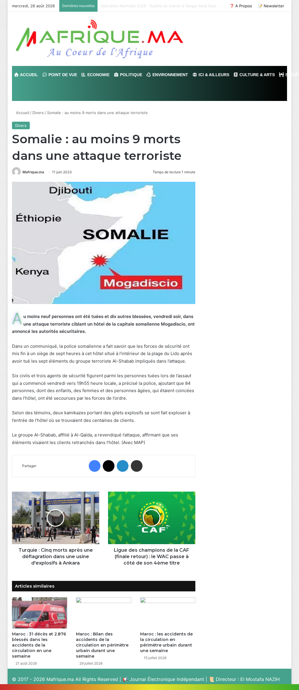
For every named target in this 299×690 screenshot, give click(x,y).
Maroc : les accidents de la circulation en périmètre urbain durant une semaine (166, 642)
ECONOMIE (97, 74)
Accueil (22, 112)
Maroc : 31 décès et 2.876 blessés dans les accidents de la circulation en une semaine (39, 645)
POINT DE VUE (62, 74)
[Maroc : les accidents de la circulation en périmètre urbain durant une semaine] (168, 612)
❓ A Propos (241, 6)
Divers (38, 112)
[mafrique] (99, 39)
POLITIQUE (130, 74)
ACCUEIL (28, 74)
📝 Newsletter (271, 6)
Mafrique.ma (33, 172)
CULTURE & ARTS (256, 74)
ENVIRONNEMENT (169, 74)
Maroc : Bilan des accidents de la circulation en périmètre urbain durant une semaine (102, 645)
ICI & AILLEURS (213, 74)
